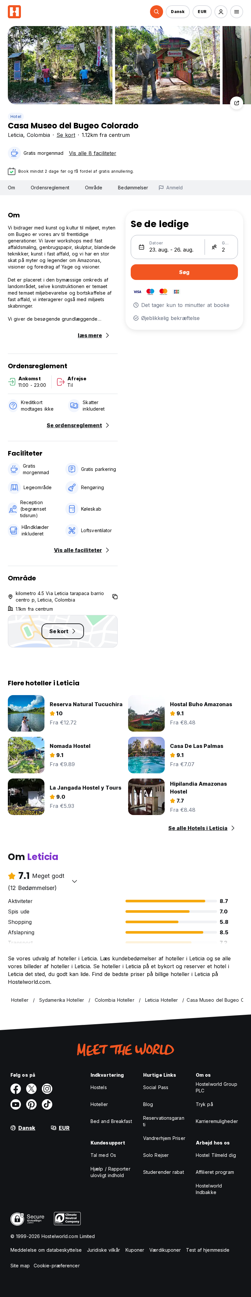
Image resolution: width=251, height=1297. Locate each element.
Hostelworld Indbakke (209, 1189)
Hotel (15, 116)
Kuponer (135, 1250)
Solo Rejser (156, 1155)
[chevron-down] (74, 881)
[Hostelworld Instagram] (47, 1089)
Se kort (66, 135)
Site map (20, 1265)
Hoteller (99, 1104)
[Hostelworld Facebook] (15, 1089)
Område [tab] (94, 187)
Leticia (15, 135)
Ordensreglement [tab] (50, 187)
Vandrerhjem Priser (164, 1138)
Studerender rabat (163, 1172)
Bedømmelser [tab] (133, 187)
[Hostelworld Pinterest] (31, 1104)
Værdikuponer (165, 1250)
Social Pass (155, 1087)
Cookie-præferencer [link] (57, 1265)
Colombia (38, 135)
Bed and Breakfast (111, 1121)
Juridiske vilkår (103, 1250)
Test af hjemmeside (207, 1250)
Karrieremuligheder (217, 1121)
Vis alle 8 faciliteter (92, 153)
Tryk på (204, 1104)
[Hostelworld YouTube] (15, 1104)
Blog (148, 1104)
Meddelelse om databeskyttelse (46, 1250)
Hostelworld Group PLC (216, 1087)
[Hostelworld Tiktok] (47, 1104)
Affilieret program (215, 1172)
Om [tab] (11, 187)
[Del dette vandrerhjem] (236, 102)
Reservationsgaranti (163, 1121)
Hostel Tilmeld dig (216, 1155)
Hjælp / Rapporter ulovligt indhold (110, 1172)
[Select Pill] (156, 11)
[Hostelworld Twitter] (31, 1089)
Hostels (99, 1087)
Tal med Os (103, 1155)
